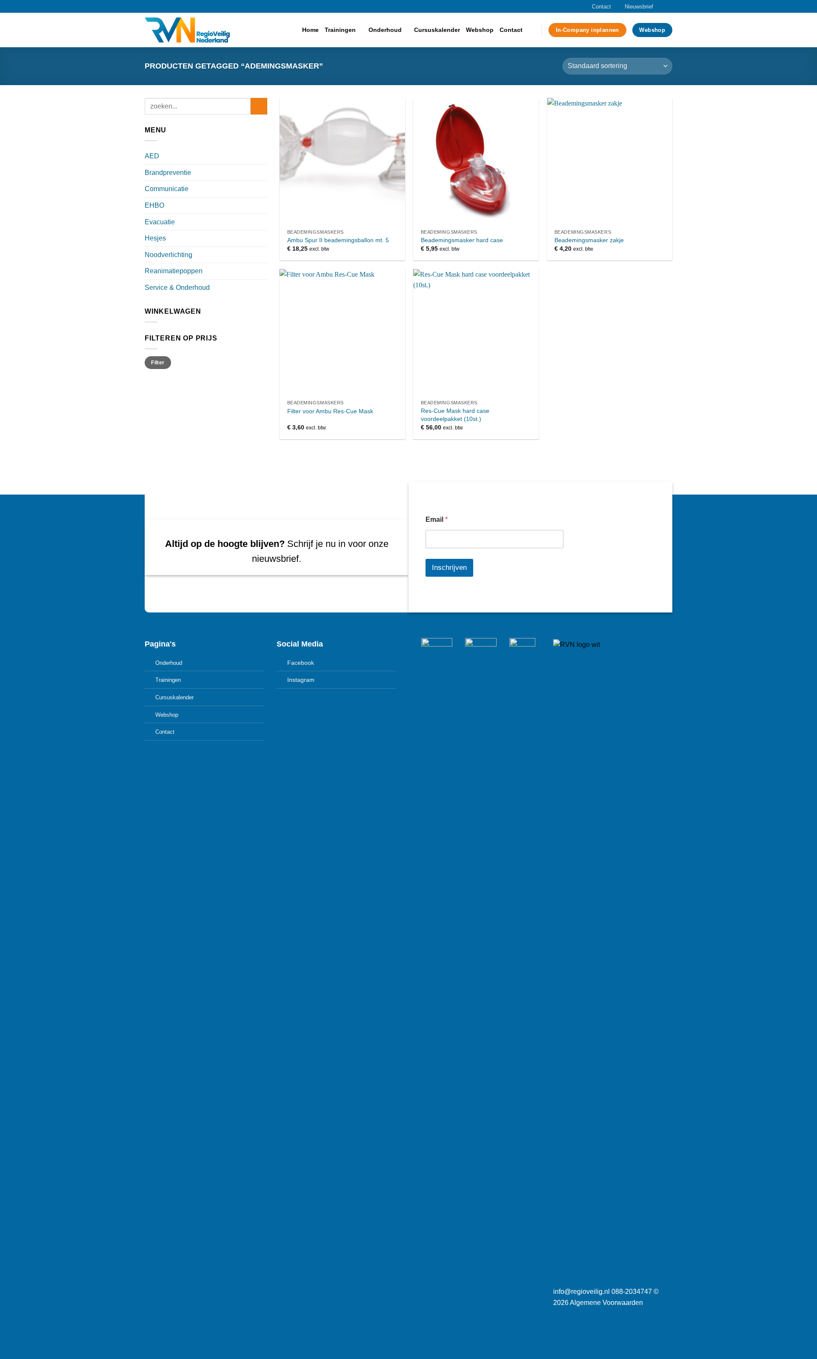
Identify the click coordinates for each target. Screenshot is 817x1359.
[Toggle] (263, 156)
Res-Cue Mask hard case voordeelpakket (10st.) (455, 414)
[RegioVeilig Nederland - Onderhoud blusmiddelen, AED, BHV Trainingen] (187, 30)
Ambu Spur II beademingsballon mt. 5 (338, 240)
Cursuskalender (437, 29)
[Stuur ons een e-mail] (668, 6)
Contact (601, 6)
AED (152, 156)
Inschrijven (449, 568)
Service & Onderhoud (177, 287)
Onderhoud (385, 29)
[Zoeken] (532, 30)
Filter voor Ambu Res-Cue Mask (330, 411)
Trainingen (340, 29)
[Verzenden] (259, 106)
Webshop (480, 29)
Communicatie (167, 188)
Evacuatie (160, 222)
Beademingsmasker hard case (462, 240)
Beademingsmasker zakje (589, 240)
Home (310, 29)
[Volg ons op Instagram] (660, 6)
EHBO (154, 205)
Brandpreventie (168, 172)
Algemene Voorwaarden (606, 1302)
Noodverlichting (168, 254)
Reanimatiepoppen (174, 271)
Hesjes (155, 238)
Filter (157, 363)
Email (437, 519)
